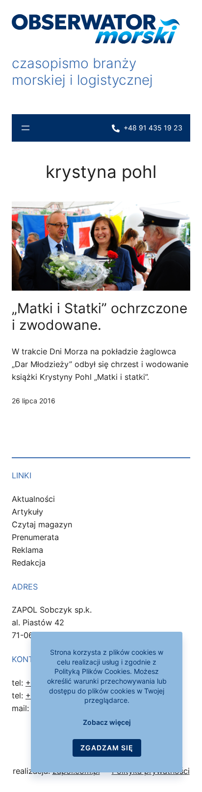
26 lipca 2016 (33, 400)
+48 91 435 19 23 (153, 128)
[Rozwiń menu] (25, 128)
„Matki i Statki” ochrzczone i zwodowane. (99, 316)
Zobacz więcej (107, 722)
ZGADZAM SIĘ (106, 747)
